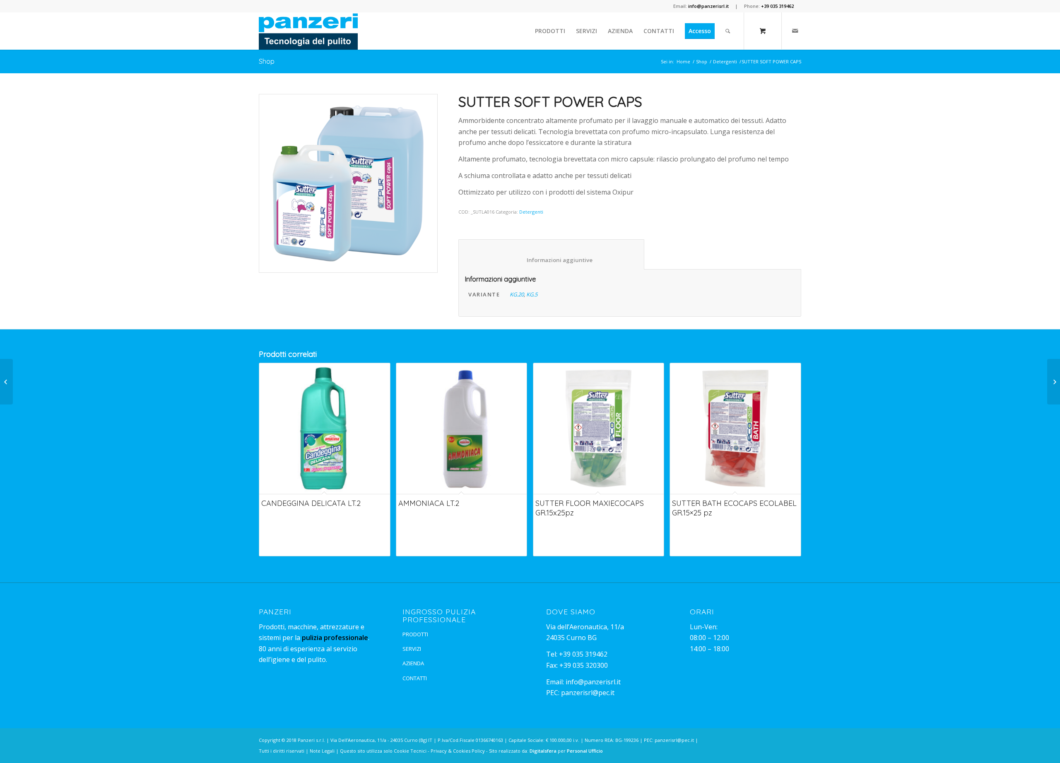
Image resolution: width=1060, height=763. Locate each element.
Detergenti (725, 61)
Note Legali (322, 751)
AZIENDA (413, 663)
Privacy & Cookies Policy (458, 751)
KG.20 (517, 294)
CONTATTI (414, 678)
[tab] (551, 254)
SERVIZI (411, 648)
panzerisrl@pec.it (587, 692)
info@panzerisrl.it (593, 681)
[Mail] (795, 30)
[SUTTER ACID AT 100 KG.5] (1053, 381)
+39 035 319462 (583, 654)
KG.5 (531, 294)
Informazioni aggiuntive (551, 260)
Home (683, 61)
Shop (267, 61)
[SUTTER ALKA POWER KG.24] (6, 381)
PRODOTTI (415, 634)
